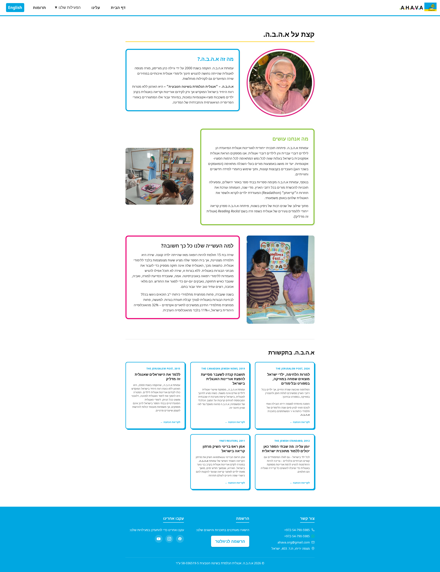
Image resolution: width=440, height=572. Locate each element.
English (15, 7)
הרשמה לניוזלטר (230, 541)
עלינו (95, 7)
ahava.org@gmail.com (294, 542)
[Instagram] (169, 539)
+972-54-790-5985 (297, 530)
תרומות (39, 7)
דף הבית (118, 7)
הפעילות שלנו (67, 7)
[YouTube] (159, 539)
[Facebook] (180, 539)
